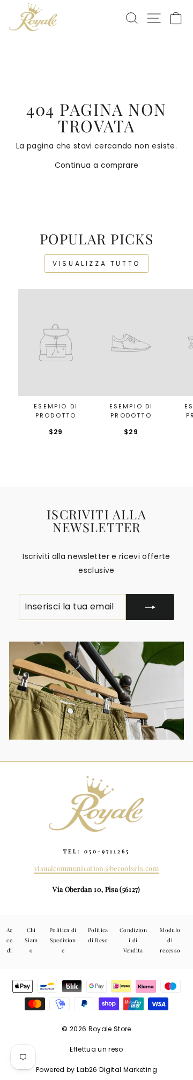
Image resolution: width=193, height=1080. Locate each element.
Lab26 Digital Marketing (117, 1069)
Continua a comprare (97, 165)
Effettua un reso (96, 1049)
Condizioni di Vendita (133, 940)
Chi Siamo (31, 940)
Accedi (9, 940)
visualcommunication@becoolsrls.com (96, 868)
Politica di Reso (98, 935)
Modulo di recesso (170, 940)
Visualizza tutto (96, 263)
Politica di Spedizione (63, 940)
